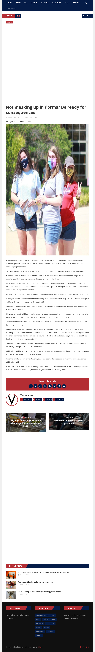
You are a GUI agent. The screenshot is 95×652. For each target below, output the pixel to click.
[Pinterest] (59, 386)
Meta (38, 627)
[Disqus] (47, 471)
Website (38, 399)
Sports (34, 3)
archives (39, 623)
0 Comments (35, 117)
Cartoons (56, 3)
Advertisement (49, 619)
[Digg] (45, 386)
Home (10, 3)
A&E (26, 3)
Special (50, 631)
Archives (12, 8)
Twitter (49, 399)
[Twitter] (35, 386)
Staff (67, 3)
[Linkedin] (54, 386)
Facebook (59, 399)
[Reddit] (50, 386)
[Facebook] (31, 386)
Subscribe (85, 647)
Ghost (40, 647)
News (18, 3)
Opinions (45, 3)
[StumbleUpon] (64, 386)
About (76, 3)
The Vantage (11, 117)
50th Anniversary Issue (45, 615)
